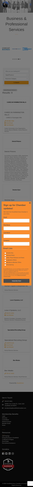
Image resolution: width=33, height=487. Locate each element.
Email (5, 217)
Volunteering (10, 265)
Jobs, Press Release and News (15, 257)
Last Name (7, 232)
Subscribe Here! (16, 281)
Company (6, 240)
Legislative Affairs (11, 260)
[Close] (30, 203)
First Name (7, 225)
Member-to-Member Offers (13, 262)
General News (10, 255)
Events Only (9, 253)
